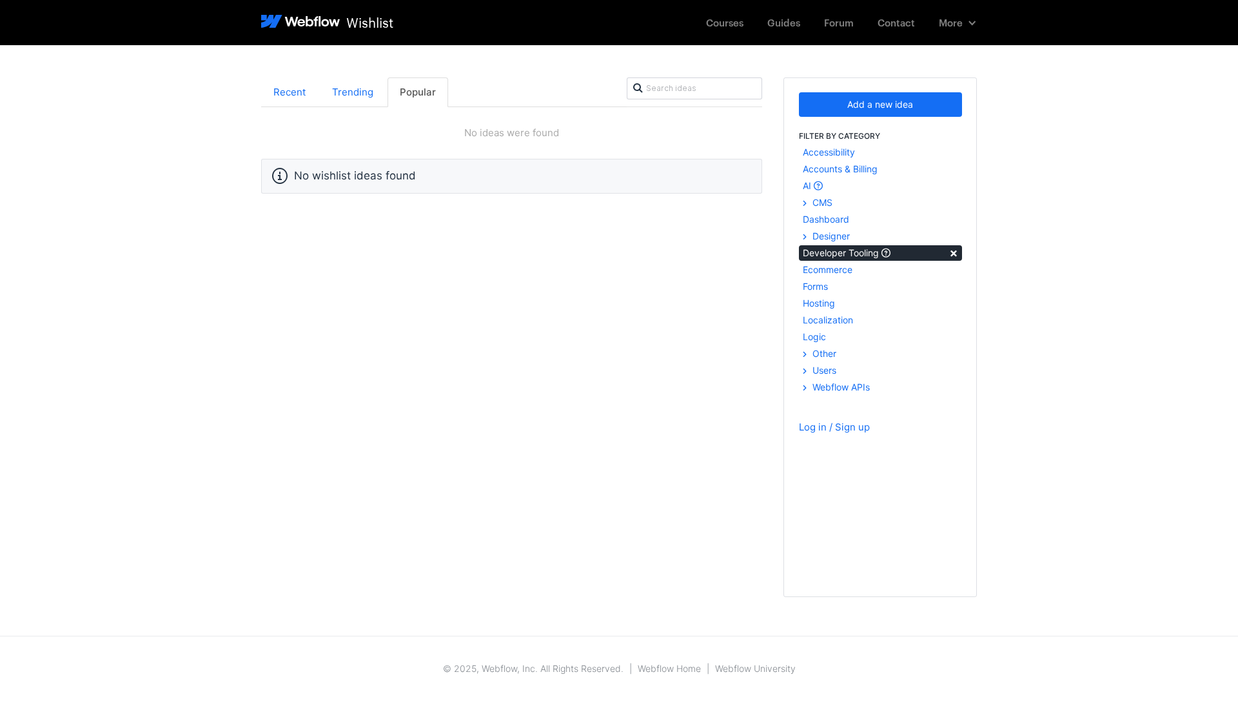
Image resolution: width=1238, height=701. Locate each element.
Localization (828, 319)
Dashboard (826, 219)
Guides (783, 22)
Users (823, 370)
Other (823, 353)
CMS (821, 202)
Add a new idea (880, 104)
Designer (830, 235)
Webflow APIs (840, 386)
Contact (896, 22)
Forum (839, 22)
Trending (352, 92)
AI (808, 185)
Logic (814, 336)
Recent (289, 92)
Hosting (819, 303)
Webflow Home (669, 668)
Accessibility (829, 152)
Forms (815, 286)
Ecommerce (827, 269)
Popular (418, 92)
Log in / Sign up (834, 427)
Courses (724, 22)
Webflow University (755, 668)
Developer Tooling (880, 252)
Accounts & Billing (840, 168)
